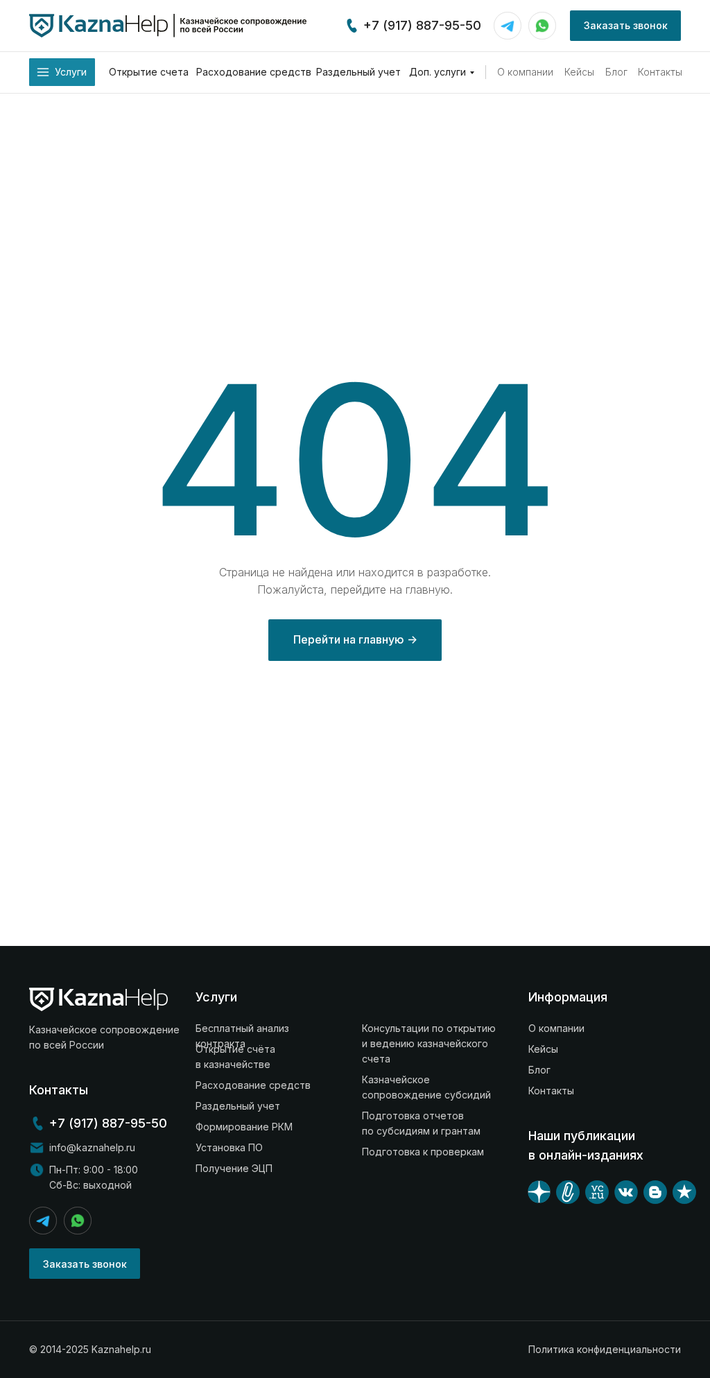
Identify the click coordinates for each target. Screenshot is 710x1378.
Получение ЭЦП (234, 1168)
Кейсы (579, 72)
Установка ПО (229, 1147)
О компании (525, 72)
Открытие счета (149, 72)
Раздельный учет (358, 72)
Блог (616, 72)
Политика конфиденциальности (604, 1349)
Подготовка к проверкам (423, 1151)
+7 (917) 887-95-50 (422, 25)
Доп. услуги (437, 72)
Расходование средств (253, 72)
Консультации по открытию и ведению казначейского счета (429, 1043)
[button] (625, 25)
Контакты (660, 72)
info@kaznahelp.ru (92, 1147)
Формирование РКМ (244, 1126)
